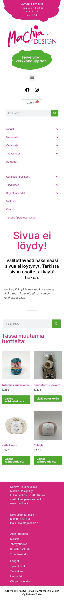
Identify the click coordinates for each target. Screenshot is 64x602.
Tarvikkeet (17, 571)
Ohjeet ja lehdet (20, 581)
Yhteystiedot (18, 544)
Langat (14, 561)
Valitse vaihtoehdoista (14, 400)
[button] (32, 78)
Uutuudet (16, 576)
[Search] (54, 113)
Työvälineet (17, 566)
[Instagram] (36, 90)
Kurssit (14, 539)
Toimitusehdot (19, 554)
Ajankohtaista (19, 533)
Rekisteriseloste (20, 549)
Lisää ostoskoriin (48, 398)
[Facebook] (27, 90)
